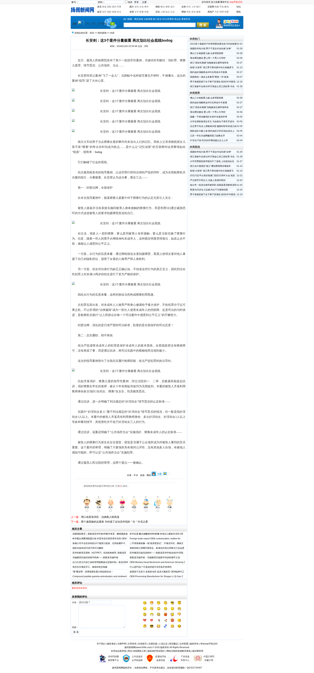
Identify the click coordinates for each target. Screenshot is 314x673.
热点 (167, 12)
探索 (141, 12)
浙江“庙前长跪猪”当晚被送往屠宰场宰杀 (209, 62)
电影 (109, 12)
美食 (104, 6)
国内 (114, 6)
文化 (141, 6)
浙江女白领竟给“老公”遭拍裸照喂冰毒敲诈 (210, 166)
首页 (99, 6)
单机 (188, 12)
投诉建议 (173, 643)
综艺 (104, 12)
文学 (136, 12)
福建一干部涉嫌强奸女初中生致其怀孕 (208, 117)
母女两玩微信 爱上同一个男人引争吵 (208, 58)
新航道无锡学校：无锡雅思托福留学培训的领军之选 (155, 557)
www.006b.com (143, 647)
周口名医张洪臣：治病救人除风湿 (100, 516)
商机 (238, 12)
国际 (109, 6)
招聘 (222, 12)
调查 (167, 6)
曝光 (162, 6)
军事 (119, 6)
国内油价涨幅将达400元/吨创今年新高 (208, 72)
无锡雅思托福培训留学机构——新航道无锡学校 (95, 557)
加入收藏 (215, 2)
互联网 (211, 6)
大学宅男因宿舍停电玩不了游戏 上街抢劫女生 (212, 161)
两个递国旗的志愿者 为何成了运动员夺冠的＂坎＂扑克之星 (114, 521)
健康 (198, 12)
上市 (193, 6)
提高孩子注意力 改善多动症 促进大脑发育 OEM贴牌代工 (157, 571)
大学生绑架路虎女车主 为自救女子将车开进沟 (212, 121)
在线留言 (142, 643)
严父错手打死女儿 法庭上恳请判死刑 (208, 180)
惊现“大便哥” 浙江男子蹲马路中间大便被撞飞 (212, 67)
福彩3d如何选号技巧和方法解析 (88, 548)
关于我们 (101, 643)
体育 (132, 12)
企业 (172, 12)
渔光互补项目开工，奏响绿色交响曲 (90, 567)
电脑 (217, 6)
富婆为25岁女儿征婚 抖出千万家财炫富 (209, 189)
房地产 (211, 12)
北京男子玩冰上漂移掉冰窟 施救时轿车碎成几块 (213, 126)
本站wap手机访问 (209, 643)
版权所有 (194, 643)
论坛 (238, 6)
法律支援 (152, 643)
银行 (198, 6)
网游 (184, 12)
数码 (226, 6)
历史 (158, 12)
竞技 (193, 12)
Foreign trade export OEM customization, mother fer (155, 538)
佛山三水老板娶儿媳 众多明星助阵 (206, 53)
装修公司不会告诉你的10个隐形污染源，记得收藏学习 (99, 543)
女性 (136, 6)
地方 (172, 6)
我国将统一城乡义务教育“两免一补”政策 (209, 77)
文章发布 (132, 643)
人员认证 (163, 643)
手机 (222, 6)
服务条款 (111, 643)
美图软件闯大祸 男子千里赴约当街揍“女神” (210, 48)
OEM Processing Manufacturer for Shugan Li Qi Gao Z (156, 576)
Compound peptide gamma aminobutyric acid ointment (100, 576)
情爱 (226, 12)
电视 (114, 12)
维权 (158, 6)
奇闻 (146, 12)
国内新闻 (102, 33)
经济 (188, 6)
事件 (146, 6)
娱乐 (99, 12)
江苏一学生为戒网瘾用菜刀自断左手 (207, 135)
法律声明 (121, 643)
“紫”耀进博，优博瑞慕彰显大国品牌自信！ (93, 571)
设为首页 (206, 2)
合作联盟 (184, 643)
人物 (162, 12)
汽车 (217, 12)
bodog (98, 152)
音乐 (119, 12)
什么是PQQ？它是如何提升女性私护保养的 (151, 567)
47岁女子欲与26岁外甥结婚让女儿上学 (209, 140)
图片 (132, 6)
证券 (184, 6)
